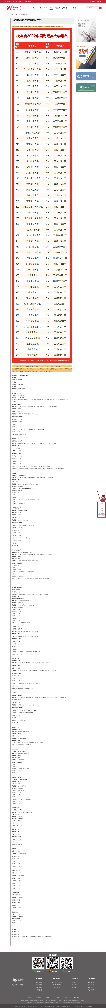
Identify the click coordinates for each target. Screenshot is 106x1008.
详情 (27, 14)
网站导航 (76, 997)
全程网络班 (39, 985)
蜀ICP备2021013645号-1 (34, 1006)
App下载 (99, 1)
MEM (53, 985)
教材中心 (75, 987)
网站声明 (48, 997)
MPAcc (60, 982)
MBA (53, 982)
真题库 (64, 8)
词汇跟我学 (91, 982)
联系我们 (39, 997)
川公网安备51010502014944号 (20, 1006)
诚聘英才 (67, 997)
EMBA (57, 985)
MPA (56, 982)
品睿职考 (20, 1)
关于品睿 (73, 8)
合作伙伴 (58, 997)
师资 (45, 8)
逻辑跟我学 (91, 987)
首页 (34, 8)
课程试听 (75, 985)
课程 (40, 8)
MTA (60, 985)
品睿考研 (14, 1)
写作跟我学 (91, 990)
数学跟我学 (91, 985)
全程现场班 (39, 982)
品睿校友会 (28, 1)
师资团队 (75, 982)
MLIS (58, 987)
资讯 (51, 8)
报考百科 (39, 990)
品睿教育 (7, 1)
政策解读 (22, 14)
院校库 (57, 8)
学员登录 (92, 1)
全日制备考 (39, 987)
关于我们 (29, 997)
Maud (55, 987)
